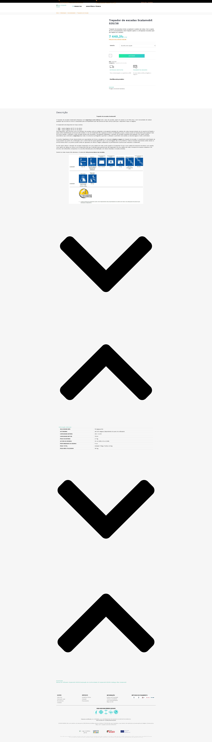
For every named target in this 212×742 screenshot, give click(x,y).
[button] (106, 319)
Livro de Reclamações (112, 700)
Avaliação (84, 699)
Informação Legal (61, 699)
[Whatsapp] (116, 712)
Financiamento (85, 701)
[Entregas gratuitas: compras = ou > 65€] (96, 0)
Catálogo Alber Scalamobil (118, 682)
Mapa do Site (110, 701)
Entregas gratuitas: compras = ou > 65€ (106, 2)
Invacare (111, 87)
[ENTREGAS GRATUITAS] (112, 67)
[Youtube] (106, 712)
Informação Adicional (65, 427)
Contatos (150, 2)
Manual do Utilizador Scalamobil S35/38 (68, 682)
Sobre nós (144, 2)
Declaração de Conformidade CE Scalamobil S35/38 (95, 682)
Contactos (59, 702)
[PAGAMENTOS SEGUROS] (135, 67)
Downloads (59, 680)
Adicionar (132, 55)
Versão (112, 45)
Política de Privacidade (112, 697)
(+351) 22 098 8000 (71, 2)
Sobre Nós (59, 697)
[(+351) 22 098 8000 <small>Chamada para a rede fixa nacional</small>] (59, 0)
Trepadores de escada (82, 13)
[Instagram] (101, 712)
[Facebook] (96, 712)
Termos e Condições (112, 698)
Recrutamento (60, 701)
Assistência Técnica (86, 697)
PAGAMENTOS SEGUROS (140, 70)
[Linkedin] (111, 712)
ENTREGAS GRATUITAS (116, 70)
